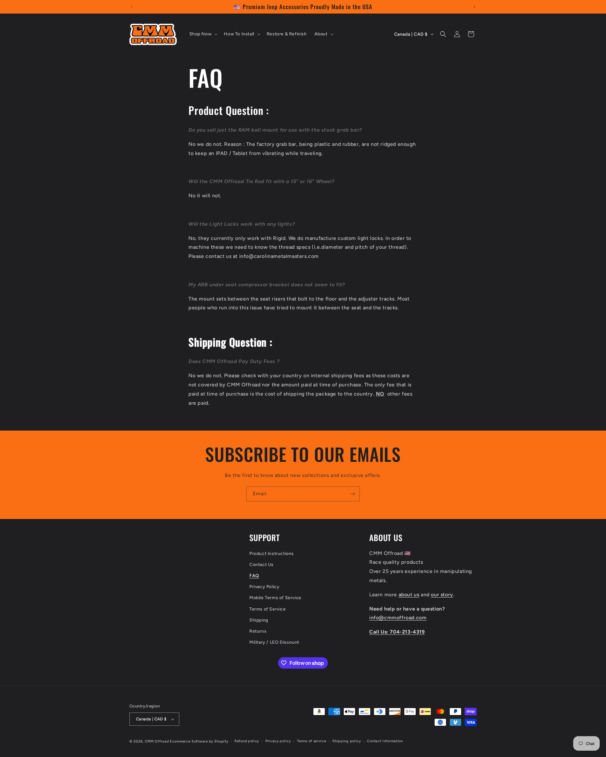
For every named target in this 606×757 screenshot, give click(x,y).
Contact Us (261, 564)
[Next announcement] (474, 7)
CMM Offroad (157, 741)
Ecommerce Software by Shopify (199, 741)
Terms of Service (267, 609)
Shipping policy (346, 741)
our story (442, 595)
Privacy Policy (264, 586)
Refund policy (247, 741)
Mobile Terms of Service (275, 597)
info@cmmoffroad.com (397, 618)
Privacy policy (278, 741)
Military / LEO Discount (274, 642)
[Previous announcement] (132, 7)
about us (409, 595)
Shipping (258, 620)
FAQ (254, 575)
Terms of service (311, 741)
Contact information (385, 741)
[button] (203, 34)
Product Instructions (271, 553)
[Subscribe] (352, 493)
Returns (257, 631)
